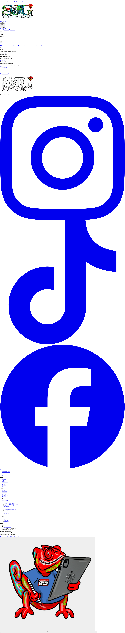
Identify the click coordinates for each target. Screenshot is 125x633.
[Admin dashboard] (1, 30)
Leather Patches (6, 506)
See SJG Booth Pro (5, 74)
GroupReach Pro (5, 495)
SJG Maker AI (4, 492)
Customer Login (6, 30)
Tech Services (6, 521)
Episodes (3, 481)
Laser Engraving (6, 513)
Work (1, 28)
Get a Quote (4, 475)
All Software (4, 490)
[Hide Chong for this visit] (96, 632)
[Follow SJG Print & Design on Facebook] (62, 468)
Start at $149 (4, 53)
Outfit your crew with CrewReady (20, 1)
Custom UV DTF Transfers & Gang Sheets (11, 504)
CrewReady (4, 21)
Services (2, 26)
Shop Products (12, 30)
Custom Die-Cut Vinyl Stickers (9, 505)
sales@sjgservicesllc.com (7, 527)
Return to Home (2, 46)
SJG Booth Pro (4, 491)
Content (2, 27)
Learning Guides (5, 482)
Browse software (4, 67)
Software (2, 24)
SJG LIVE (4, 479)
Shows (3, 480)
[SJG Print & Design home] (17, 20)
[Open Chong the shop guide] (47, 585)
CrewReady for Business (6, 472)
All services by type (5, 500)
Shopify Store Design (7, 518)
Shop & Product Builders (6, 471)
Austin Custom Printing (6, 474)
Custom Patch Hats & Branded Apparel (10, 509)
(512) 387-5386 (6, 525)
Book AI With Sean (5, 496)
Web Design (6, 519)
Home (1, 21)
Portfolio (3, 484)
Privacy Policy (2, 536)
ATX (5, 28)
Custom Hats (6, 510)
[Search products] (1, 42)
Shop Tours (4, 483)
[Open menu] (1, 31)
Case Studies (4, 485)
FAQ (11, 536)
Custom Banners (6, 514)
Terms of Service (7, 536)
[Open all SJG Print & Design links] (1, 469)
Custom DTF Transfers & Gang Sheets (10, 503)
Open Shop (3, 60)
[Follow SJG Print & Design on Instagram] (62, 219)
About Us (3, 486)
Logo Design (6, 520)
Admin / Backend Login (16, 536)
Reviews (3, 28)
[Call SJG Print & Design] (2, 30)
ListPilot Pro (4, 493)
